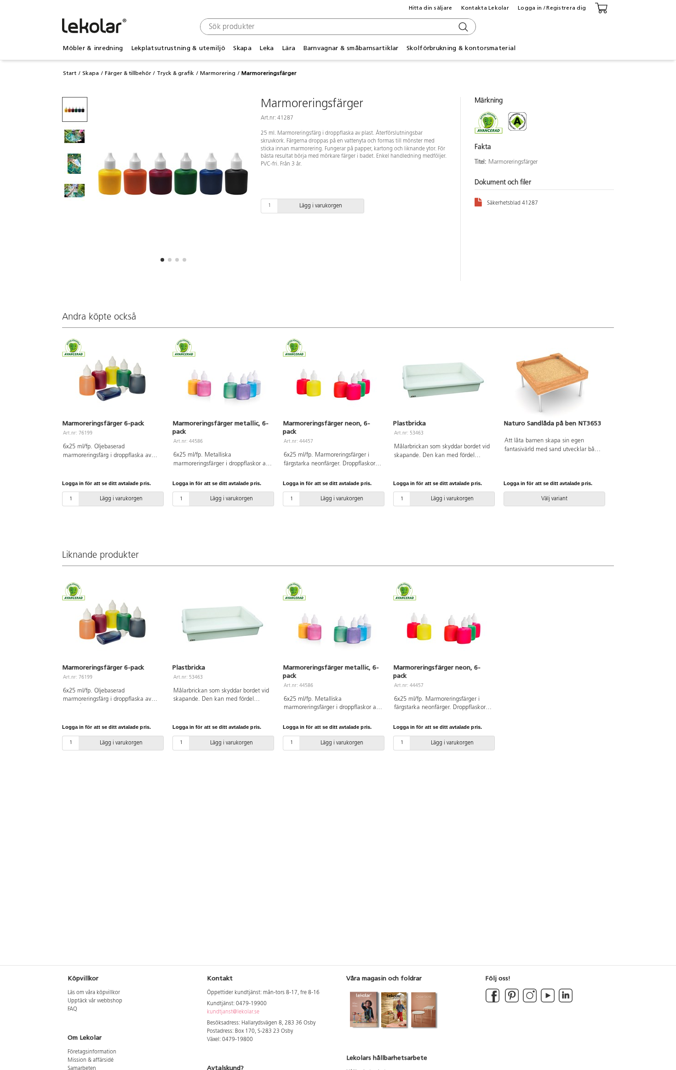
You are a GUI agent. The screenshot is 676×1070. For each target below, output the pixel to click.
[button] (162, 260)
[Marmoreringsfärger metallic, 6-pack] (222, 380)
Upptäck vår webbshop (95, 1001)
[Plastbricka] (443, 380)
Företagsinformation (92, 1052)
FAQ (72, 1009)
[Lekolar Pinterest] (511, 1001)
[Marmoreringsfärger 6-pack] (111, 380)
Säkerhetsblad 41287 (512, 203)
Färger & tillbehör (128, 73)
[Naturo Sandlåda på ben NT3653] (553, 380)
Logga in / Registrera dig (552, 8)
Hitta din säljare (431, 8)
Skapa (90, 73)
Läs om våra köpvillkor (94, 993)
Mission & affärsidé (91, 1060)
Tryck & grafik (175, 73)
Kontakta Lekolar (485, 8)
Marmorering (217, 73)
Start (69, 73)
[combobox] (337, 26)
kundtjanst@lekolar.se (233, 1012)
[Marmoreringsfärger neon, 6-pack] (332, 380)
